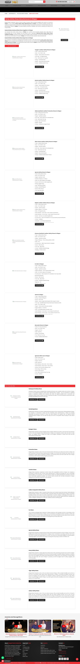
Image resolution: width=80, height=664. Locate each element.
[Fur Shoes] (16, 518)
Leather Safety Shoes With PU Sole (48, 650)
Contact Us (72, 5)
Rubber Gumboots (44, 648)
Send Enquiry (38, 66)
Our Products (29, 5)
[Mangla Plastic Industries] (11, 2)
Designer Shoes (33, 429)
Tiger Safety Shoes (33, 570)
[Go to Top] (77, 659)
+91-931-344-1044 (62, 1)
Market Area (25, 656)
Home (6, 5)
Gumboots (43, 645)
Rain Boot (43, 647)
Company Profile (17, 5)
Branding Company (65, 662)
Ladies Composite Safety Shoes (37, 489)
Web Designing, (50, 662)
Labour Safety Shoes (34, 590)
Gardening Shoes (33, 409)
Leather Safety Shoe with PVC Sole (48, 653)
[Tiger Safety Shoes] (16, 579)
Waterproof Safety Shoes (35, 389)
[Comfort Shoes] (16, 478)
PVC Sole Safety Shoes (22, 13)
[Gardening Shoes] (16, 417)
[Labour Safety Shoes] (16, 599)
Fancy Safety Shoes (34, 550)
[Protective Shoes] (16, 458)
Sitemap (24, 654)
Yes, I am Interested (12, 45)
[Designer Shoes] (16, 437)
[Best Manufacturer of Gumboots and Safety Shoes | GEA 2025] (16, 626)
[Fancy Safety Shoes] (16, 559)
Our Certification (42, 5)
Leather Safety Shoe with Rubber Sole (48, 651)
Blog (23, 651)
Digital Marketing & (57, 662)
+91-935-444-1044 (62, 653)
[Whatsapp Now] (2, 657)
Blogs (63, 5)
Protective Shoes (33, 449)
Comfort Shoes (32, 469)
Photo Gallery (54, 5)
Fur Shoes (31, 510)
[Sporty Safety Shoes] (16, 538)
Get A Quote (64, 40)
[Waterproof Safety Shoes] (16, 397)
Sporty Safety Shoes (34, 530)
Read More (32, 399)
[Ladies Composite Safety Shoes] (16, 498)
